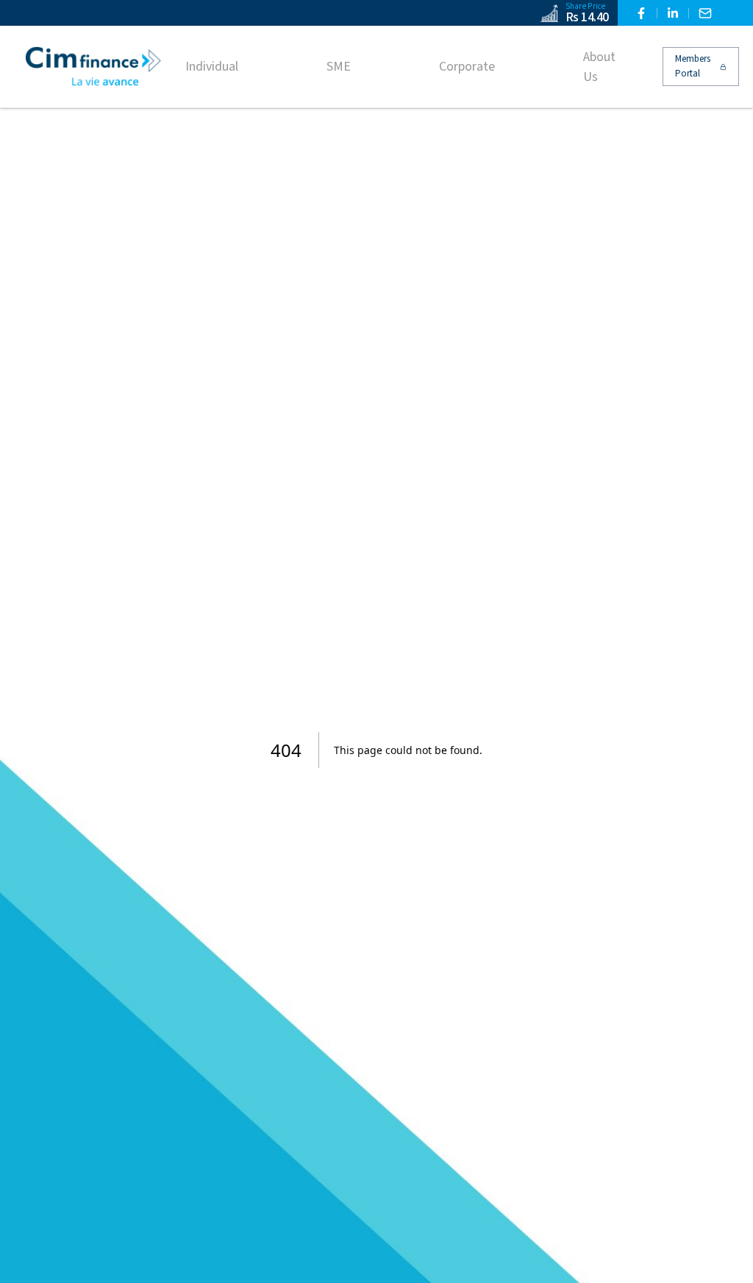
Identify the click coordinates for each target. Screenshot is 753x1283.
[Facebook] (641, 13)
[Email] (705, 13)
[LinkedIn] (673, 13)
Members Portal (692, 66)
